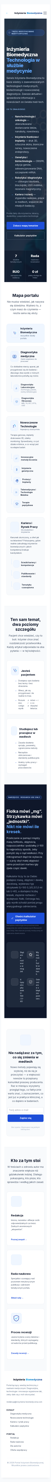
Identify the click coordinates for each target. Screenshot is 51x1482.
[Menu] (45, 13)
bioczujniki (21, 185)
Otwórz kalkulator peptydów (25, 918)
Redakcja (14, 1438)
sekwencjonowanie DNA (28, 168)
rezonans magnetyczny (28, 189)
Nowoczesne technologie (22, 1418)
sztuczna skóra (23, 144)
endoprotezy (22, 152)
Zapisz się (25, 1118)
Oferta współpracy (18, 1450)
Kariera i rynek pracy (19, 1422)
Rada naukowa (17, 1442)
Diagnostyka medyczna (20, 1414)
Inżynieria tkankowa (26, 137)
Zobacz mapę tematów (25, 225)
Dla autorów (15, 1446)
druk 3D (33, 140)
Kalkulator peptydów (25, 235)
